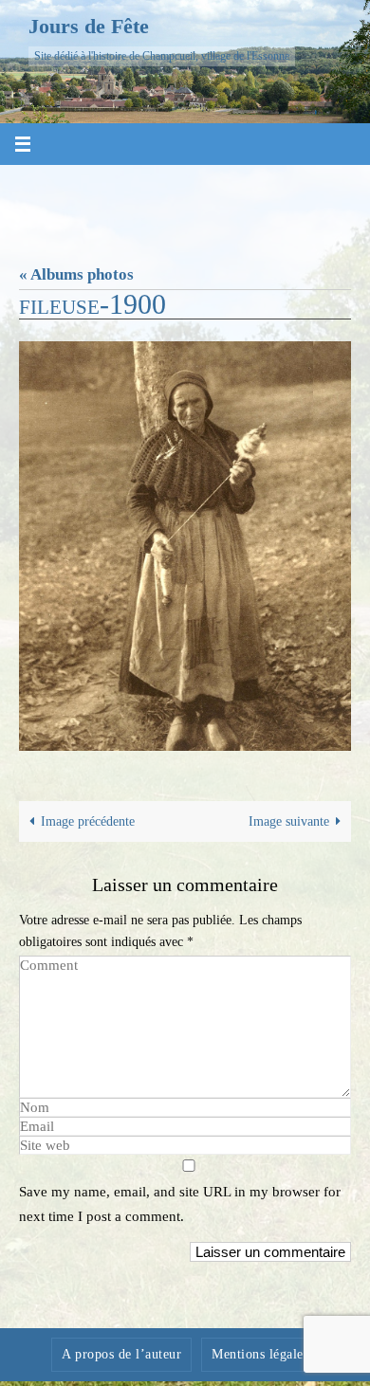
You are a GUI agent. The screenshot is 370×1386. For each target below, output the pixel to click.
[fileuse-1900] (185, 546)
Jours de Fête (88, 26)
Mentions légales (260, 1354)
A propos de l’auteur (121, 1354)
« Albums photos (76, 274)
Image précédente (88, 821)
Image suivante (289, 821)
